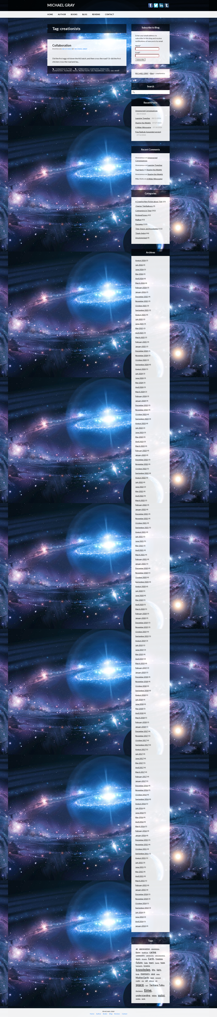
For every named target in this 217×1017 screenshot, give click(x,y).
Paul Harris (139, 170)
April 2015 (139, 876)
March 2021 (140, 555)
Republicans (99, 71)
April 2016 (139, 822)
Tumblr (167, 5)
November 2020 (141, 573)
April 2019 (139, 659)
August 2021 (140, 532)
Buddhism (145, 952)
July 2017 (139, 754)
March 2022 (140, 500)
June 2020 (139, 595)
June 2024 (139, 378)
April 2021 (139, 550)
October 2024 (141, 360)
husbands (68, 71)
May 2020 (139, 600)
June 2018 (139, 704)
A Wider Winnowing (143, 127)
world (143, 999)
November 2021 (141, 518)
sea (143, 981)
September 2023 (142, 419)
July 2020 (139, 591)
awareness (155, 949)
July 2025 (139, 319)
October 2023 (141, 414)
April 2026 (139, 278)
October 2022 (141, 469)
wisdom (138, 999)
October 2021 (141, 523)
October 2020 (141, 577)
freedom (159, 959)
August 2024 (140, 369)
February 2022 (141, 505)
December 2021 (141, 514)
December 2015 (141, 840)
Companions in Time (64, 69)
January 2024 (140, 401)
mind (153, 974)
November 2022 (141, 464)
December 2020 (141, 568)
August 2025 (140, 315)
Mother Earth (84, 71)
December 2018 (141, 677)
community (140, 955)
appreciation (144, 949)
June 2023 (139, 432)
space (140, 985)
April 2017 (139, 767)
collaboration (83, 69)
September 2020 (142, 582)
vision (154, 995)
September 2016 (142, 799)
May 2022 (139, 491)
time (147, 990)
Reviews (96, 14)
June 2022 (139, 487)
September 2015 (142, 853)
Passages (139, 224)
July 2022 (139, 482)
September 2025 (142, 310)
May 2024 (139, 383)
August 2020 (140, 586)
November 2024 (141, 355)
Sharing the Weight (143, 123)
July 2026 (139, 265)
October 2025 (141, 306)
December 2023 (141, 405)
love (137, 974)
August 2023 (140, 423)
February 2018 (141, 722)
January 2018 (140, 727)
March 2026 (140, 283)
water (161, 995)
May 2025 (139, 328)
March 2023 (140, 446)
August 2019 (140, 641)
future (139, 962)
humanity (139, 966)
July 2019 (139, 645)
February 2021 (141, 559)
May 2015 (139, 872)
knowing (147, 966)
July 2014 (139, 912)
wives (117, 71)
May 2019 (139, 654)
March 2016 (140, 826)
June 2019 (139, 650)
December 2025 (141, 297)
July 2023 (139, 428)
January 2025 (140, 346)
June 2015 (139, 867)
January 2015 (140, 890)
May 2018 (139, 709)
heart (151, 962)
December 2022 (141, 460)
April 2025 (139, 333)
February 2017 (141, 777)
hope (163, 963)
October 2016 (141, 795)
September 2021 (142, 527)
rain (92, 71)
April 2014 (139, 921)
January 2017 (140, 781)
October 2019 (141, 632)
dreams (144, 959)
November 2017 (141, 736)
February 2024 (141, 396)
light (159, 970)
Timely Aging (140, 233)
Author (62, 14)
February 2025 (141, 342)
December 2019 (141, 623)
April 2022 (139, 496)
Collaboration (61, 45)
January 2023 (140, 455)
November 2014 (141, 899)
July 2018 (139, 700)
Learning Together (142, 118)
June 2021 (139, 541)
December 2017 (141, 731)
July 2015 (139, 863)
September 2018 (142, 690)
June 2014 (139, 917)
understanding (143, 995)
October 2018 (141, 686)
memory (145, 973)
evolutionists (57, 71)
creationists (94, 69)
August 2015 (140, 858)
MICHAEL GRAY (61, 5)
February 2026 (141, 288)
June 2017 (139, 758)
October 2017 (141, 740)
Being (138, 952)
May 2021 (139, 546)
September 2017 (142, 745)
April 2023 (139, 441)
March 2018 (140, 718)
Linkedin (161, 5)
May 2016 (139, 817)
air (137, 949)
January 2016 (140, 835)
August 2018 (140, 695)
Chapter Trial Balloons (144, 206)
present (158, 978)
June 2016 (139, 813)
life (153, 969)
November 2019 (141, 627)
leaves (75, 71)
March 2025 (140, 337)
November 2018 (141, 681)
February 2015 (141, 885)
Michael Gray (81, 49)
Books (74, 14)
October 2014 (141, 903)
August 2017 (140, 749)
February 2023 (141, 451)
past (152, 978)
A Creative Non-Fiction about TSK (148, 201)
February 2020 (141, 614)
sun (112, 71)
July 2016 (139, 808)
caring (152, 952)
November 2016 (141, 790)
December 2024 (141, 351)
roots (107, 71)
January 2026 (140, 292)
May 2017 (139, 763)
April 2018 (139, 713)
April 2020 (139, 604)
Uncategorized (141, 238)
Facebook (150, 5)
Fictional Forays (141, 215)
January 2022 (140, 509)
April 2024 (139, 387)
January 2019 (140, 672)
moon (158, 974)
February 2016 (141, 831)
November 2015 (141, 844)
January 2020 (140, 618)
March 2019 (140, 663)
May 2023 (139, 437)
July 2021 (139, 537)
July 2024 (139, 374)
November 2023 (141, 410)
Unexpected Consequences (146, 111)
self (146, 981)
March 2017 (140, 772)
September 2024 (142, 364)
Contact (109, 14)
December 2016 (141, 786)
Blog (84, 14)
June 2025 (139, 324)
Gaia (146, 963)
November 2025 (141, 301)
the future (139, 991)
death (138, 959)
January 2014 (140, 926)
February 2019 (141, 668)
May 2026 (139, 274)
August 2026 (140, 260)
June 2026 (139, 269)
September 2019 (142, 636)
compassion (150, 955)
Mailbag (138, 220)
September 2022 (142, 473)
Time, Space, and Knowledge (146, 229)
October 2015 (141, 849)
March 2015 (140, 881)
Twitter (156, 5)
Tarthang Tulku (156, 985)
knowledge (143, 969)
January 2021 (140, 564)
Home (50, 14)
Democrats (104, 69)
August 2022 (140, 478)
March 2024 (140, 392)
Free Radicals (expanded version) (148, 132)
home (157, 963)
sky (156, 981)
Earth (151, 958)
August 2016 (140, 804)
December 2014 (141, 894)
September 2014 (142, 908)
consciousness (160, 955)
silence (151, 981)
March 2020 (140, 609)
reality (138, 981)
